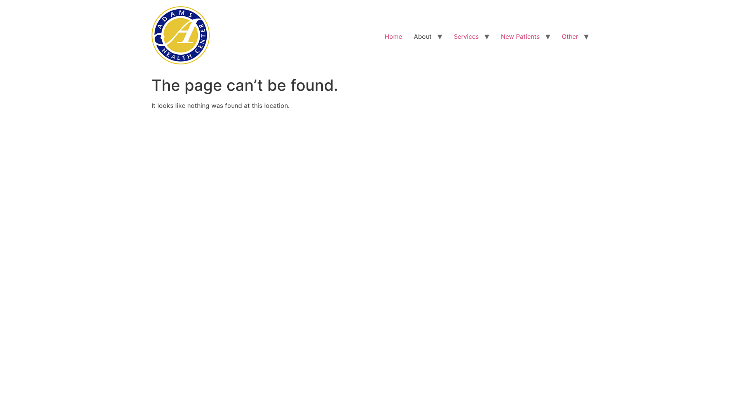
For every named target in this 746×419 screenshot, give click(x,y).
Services (466, 36)
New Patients (520, 36)
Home (393, 36)
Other (570, 36)
